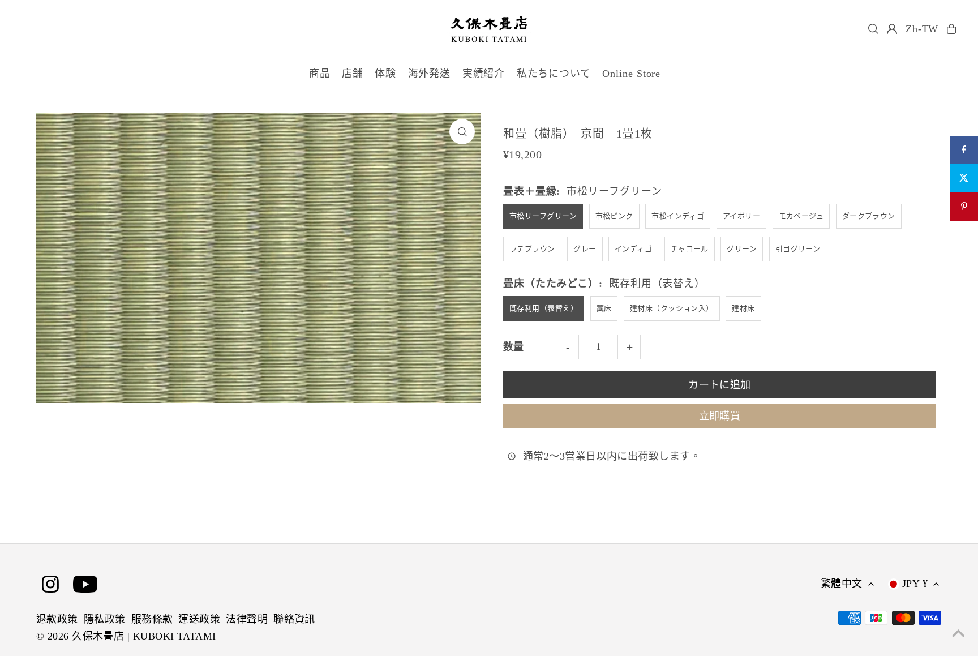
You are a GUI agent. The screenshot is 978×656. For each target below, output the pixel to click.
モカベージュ (801, 216)
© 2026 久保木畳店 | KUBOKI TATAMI (126, 636)
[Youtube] (85, 585)
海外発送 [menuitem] (429, 73)
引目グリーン (798, 249)
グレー (584, 249)
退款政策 (57, 619)
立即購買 (720, 416)
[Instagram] (50, 585)
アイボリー (741, 216)
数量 (513, 347)
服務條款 (152, 619)
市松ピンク (614, 216)
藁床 (604, 308)
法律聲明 (247, 619)
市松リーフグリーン (543, 216)
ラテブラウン (532, 249)
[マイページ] (892, 29)
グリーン (742, 249)
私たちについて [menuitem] (554, 73)
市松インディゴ (677, 216)
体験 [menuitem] (385, 73)
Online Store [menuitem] (631, 73)
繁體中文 (842, 583)
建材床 (743, 308)
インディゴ (633, 249)
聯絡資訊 (294, 619)
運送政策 (199, 619)
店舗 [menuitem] (352, 73)
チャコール (690, 249)
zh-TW (922, 29)
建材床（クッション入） (672, 308)
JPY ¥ (915, 583)
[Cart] (951, 29)
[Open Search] (873, 29)
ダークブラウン (868, 216)
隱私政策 (105, 619)
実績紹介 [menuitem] (483, 73)
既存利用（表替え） (543, 308)
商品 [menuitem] (320, 73)
